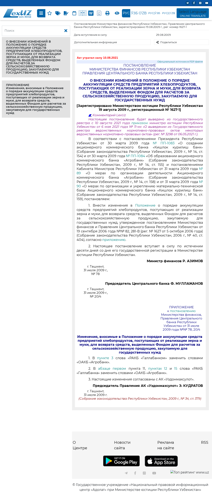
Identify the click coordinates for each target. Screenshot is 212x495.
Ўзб (134, 13)
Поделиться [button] (168, 42)
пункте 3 (105, 358)
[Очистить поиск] (66, 31)
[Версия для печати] (107, 13)
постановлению (183, 311)
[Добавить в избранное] (49, 13)
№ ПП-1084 (135, 156)
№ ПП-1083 (164, 143)
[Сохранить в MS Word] (91, 13)
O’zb (143, 13)
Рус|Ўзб (154, 13)
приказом (140, 123)
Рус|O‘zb (168, 13)
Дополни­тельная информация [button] (95, 42)
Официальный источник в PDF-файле (180, 61)
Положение (145, 205)
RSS (204, 442)
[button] (36, 57)
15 (175, 369)
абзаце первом (112, 369)
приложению (113, 240)
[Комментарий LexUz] (66, 13)
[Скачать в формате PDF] (99, 13)
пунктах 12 (157, 369)
